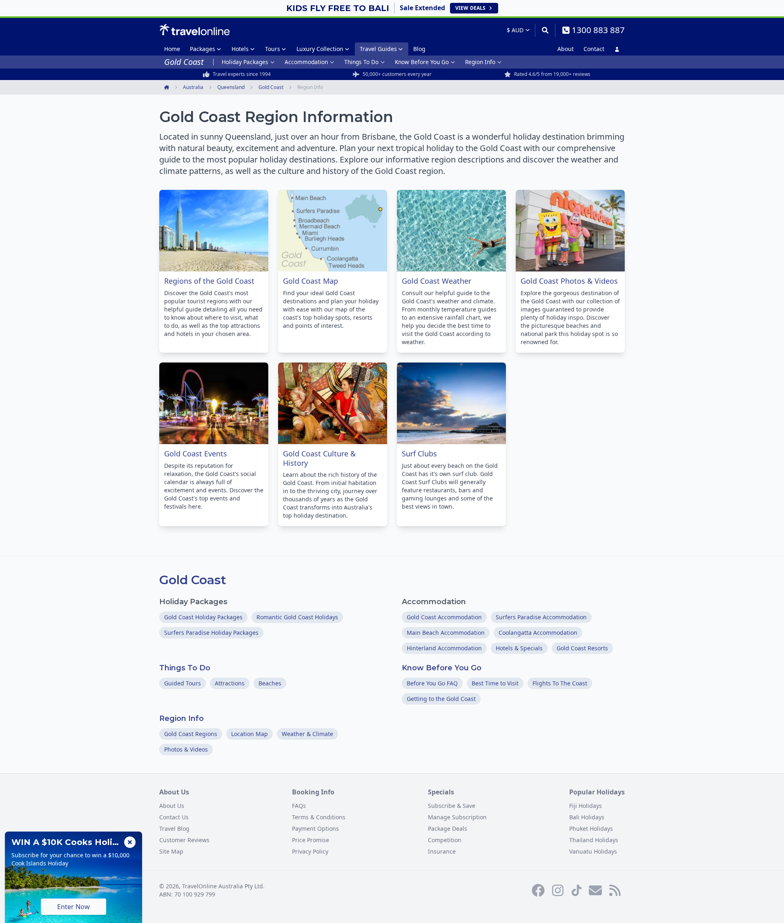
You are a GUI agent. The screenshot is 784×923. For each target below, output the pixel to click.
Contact (594, 49)
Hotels (240, 49)
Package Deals (447, 828)
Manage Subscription (457, 817)
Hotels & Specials (519, 648)
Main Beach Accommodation (446, 632)
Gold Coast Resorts (582, 648)
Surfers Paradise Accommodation (541, 617)
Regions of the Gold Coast (209, 281)
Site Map (171, 851)
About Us (171, 806)
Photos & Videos (186, 749)
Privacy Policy (310, 851)
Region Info (480, 62)
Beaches (269, 683)
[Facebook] (538, 890)
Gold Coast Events (195, 453)
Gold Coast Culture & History (319, 458)
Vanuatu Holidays (593, 851)
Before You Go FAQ (432, 683)
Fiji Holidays (585, 806)
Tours (272, 49)
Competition (444, 840)
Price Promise (310, 840)
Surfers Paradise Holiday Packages (211, 632)
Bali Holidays (586, 817)
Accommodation (306, 62)
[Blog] (615, 890)
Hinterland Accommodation (444, 648)
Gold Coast (192, 579)
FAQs (299, 806)
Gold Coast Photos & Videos (569, 281)
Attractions (230, 683)
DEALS (470, 7)
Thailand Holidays (593, 840)
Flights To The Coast (559, 683)
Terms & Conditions (318, 817)
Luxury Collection (319, 49)
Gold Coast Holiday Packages (203, 617)
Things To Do (361, 62)
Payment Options (315, 828)
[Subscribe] (595, 890)
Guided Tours (182, 683)
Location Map (249, 734)
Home (172, 49)
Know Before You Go (422, 62)
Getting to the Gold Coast (441, 699)
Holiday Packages (245, 62)
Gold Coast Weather (436, 281)
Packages (202, 49)
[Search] (545, 30)
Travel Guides (378, 49)
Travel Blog (174, 828)
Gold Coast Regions (190, 734)
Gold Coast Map (310, 281)
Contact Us (174, 817)
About (565, 49)
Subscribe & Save (451, 806)
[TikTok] (577, 890)
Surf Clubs (419, 453)
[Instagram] (558, 890)
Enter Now (73, 906)
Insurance (442, 851)
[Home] (194, 30)
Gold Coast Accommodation (444, 617)
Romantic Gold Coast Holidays (297, 617)
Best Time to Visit (495, 683)
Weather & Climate (307, 734)
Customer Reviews (184, 840)
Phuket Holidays (591, 828)
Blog (419, 49)
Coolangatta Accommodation (538, 632)
